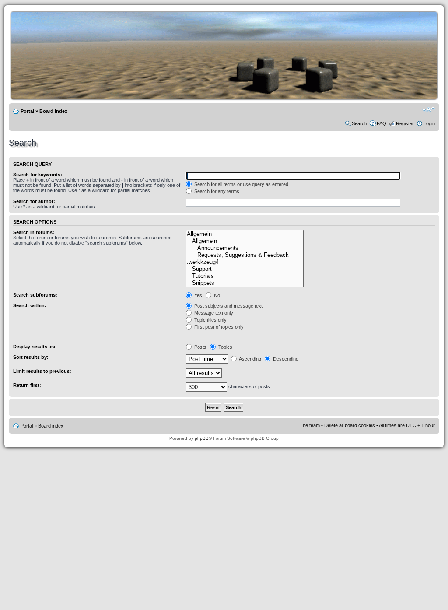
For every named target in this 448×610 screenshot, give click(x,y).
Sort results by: (31, 357)
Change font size (428, 109)
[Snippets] (244, 283)
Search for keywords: (37, 174)
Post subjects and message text (227, 306)
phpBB (202, 438)
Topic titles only (210, 320)
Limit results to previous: (42, 371)
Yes (197, 295)
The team (310, 425)
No (216, 295)
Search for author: (34, 201)
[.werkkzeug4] (244, 262)
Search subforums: (35, 295)
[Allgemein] (244, 234)
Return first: (27, 385)
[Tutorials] (244, 276)
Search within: (29, 305)
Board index (53, 111)
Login (429, 123)
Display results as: (34, 346)
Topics (224, 347)
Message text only (213, 313)
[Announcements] (244, 248)
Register (405, 123)
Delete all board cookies (349, 425)
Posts (199, 347)
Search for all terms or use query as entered (240, 184)
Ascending (249, 358)
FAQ (381, 123)
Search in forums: (33, 232)
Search (359, 123)
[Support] (244, 269)
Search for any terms (216, 191)
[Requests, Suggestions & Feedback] (244, 255)
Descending (285, 358)
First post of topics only (218, 327)
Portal (27, 111)
